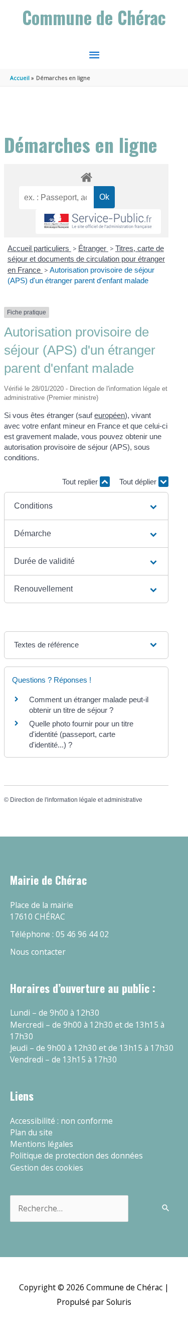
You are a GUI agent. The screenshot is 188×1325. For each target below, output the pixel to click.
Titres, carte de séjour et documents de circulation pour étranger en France (86, 259)
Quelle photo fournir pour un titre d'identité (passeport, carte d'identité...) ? (81, 734)
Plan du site (31, 1132)
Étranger (93, 248)
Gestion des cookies (46, 1167)
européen (109, 415)
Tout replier (81, 481)
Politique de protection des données (76, 1155)
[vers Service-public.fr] (98, 221)
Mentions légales (41, 1143)
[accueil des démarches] (86, 176)
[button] (86, 506)
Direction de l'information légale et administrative (76, 799)
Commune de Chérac (94, 17)
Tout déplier (138, 481)
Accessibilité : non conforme (61, 1120)
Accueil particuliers (39, 248)
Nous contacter (38, 951)
